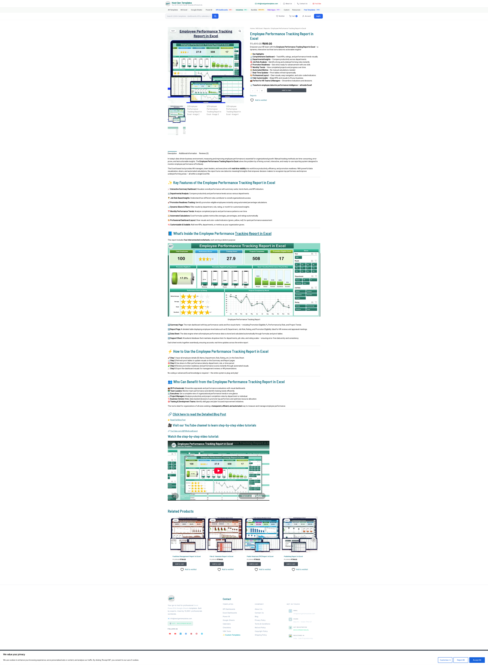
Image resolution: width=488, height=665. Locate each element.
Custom (286, 10)
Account (308, 16)
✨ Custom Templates (231, 635)
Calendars (227, 624)
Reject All (461, 660)
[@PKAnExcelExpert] (170, 634)
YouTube (318, 4)
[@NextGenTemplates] (175, 634)
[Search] (215, 16)
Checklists (227, 627)
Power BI (209, 10)
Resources (296, 10)
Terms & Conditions (262, 624)
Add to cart (286, 90)
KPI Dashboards (224, 10)
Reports (267, 28)
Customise (444, 660)
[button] (240, 31)
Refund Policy (260, 627)
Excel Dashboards (230, 613)
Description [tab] (172, 153)
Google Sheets (197, 10)
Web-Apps (274, 10)
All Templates (173, 10)
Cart (294, 16)
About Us (289, 4)
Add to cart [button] (179, 564)
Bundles (257, 10)
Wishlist (282, 16)
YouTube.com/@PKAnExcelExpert (184, 431)
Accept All (477, 660)
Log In (318, 16)
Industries (242, 10)
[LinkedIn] (180, 634)
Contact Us (303, 4)
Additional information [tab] (188, 153)
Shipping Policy (261, 635)
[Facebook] (186, 634)
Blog (256, 616)
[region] (244, 658)
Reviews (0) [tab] (204, 153)
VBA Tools (227, 631)
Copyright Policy (261, 631)
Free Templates (309, 10)
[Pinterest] (196, 634)
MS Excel (184, 10)
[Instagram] (191, 634)
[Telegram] (202, 634)
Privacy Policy (260, 620)
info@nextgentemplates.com (267, 4)
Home (252, 28)
